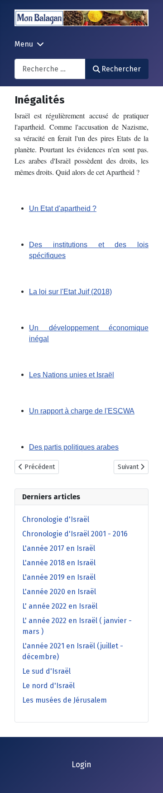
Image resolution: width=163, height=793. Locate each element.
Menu (23, 44)
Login (81, 765)
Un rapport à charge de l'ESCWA (81, 411)
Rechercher (121, 69)
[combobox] (50, 69)
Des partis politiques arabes (74, 447)
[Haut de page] (147, 776)
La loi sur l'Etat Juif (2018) (70, 292)
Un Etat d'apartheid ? (62, 208)
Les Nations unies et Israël (71, 375)
